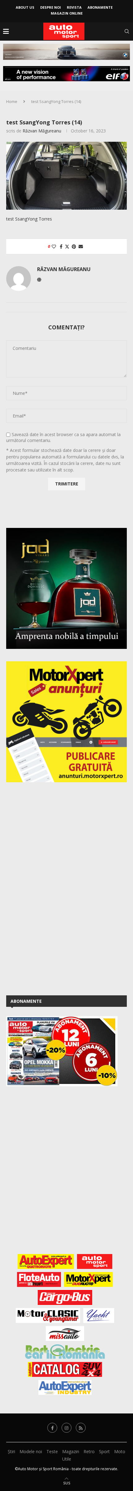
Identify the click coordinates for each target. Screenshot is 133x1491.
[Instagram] (66, 1428)
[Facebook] (52, 1428)
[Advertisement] (52, 888)
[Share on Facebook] (61, 246)
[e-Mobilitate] (65, 1351)
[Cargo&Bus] (65, 1297)
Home (11, 101)
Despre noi (50, 7)
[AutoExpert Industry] (64, 1387)
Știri (11, 1451)
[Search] (127, 31)
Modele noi (30, 1451)
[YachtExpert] (98, 1315)
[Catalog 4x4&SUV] (65, 1369)
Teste (52, 1451)
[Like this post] (54, 246)
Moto (119, 1451)
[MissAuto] (65, 1333)
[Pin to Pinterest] (74, 246)
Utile (66, 1459)
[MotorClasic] (48, 1315)
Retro (89, 1451)
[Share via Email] (81, 246)
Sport (104, 1451)
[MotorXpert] (88, 1279)
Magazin (70, 1451)
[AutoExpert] (46, 1261)
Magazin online (67, 13)
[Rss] (81, 1428)
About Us (25, 7)
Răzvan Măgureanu (42, 131)
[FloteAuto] (39, 1279)
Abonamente (100, 7)
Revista (74, 7)
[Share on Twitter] (67, 246)
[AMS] (94, 1261)
